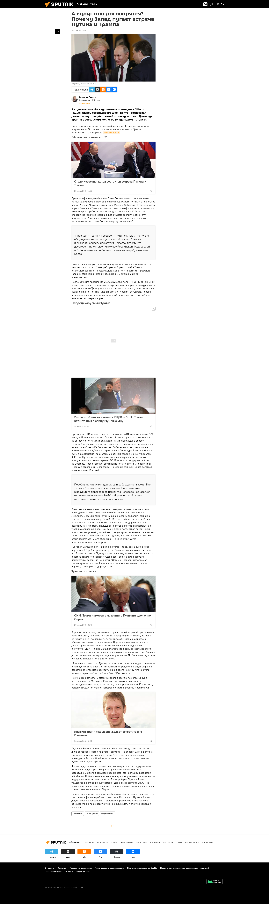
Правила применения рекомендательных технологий (184, 868)
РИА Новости (111, 132)
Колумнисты (78, 814)
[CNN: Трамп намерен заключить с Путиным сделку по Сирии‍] (113, 594)
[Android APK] (214, 882)
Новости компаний (53, 871)
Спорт (179, 842)
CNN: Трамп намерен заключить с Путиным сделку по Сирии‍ (112, 617)
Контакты (62, 868)
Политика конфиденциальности (109, 868)
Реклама (69, 871)
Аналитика (207, 842)
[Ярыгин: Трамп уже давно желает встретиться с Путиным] (113, 710)
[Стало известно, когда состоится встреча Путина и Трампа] (113, 160)
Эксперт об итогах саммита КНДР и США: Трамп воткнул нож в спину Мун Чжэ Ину (108, 419)
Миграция (155, 842)
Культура (168, 842)
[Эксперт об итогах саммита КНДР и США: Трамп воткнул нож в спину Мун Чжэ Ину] (113, 396)
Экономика (127, 842)
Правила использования (81, 868)
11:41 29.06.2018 (78, 30)
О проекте (49, 868)
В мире (114, 842)
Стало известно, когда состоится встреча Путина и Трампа (110, 183)
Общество (141, 842)
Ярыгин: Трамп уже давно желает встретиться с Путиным (108, 733)
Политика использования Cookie (142, 868)
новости (89, 842)
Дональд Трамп (92, 814)
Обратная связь (83, 871)
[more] (151, 190)
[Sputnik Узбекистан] (60, 7)
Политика (102, 842)
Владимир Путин (107, 814)
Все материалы (84, 103)
